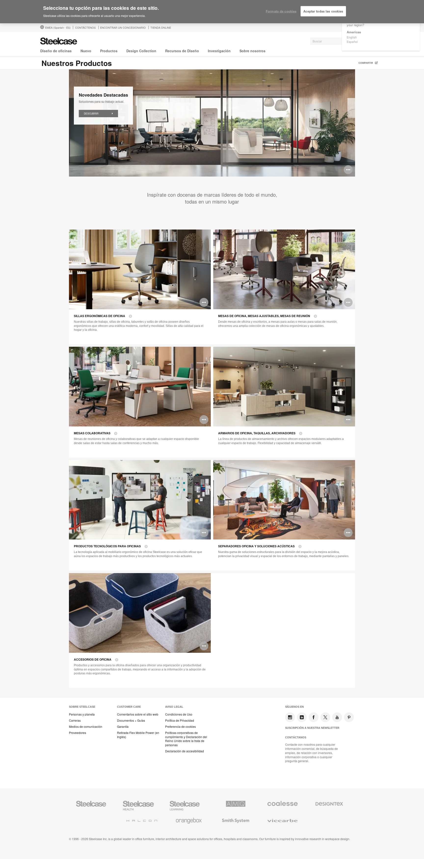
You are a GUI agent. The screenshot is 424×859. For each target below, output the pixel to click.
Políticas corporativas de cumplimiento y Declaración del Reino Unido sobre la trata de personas (186, 739)
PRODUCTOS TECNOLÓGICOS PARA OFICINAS (107, 546)
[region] (212, 12)
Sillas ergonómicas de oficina (99, 316)
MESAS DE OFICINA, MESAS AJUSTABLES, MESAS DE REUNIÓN (264, 316)
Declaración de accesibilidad (184, 751)
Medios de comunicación (85, 727)
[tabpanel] (212, 123)
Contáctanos (295, 737)
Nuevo (85, 50)
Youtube (337, 717)
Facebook (313, 717)
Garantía (123, 727)
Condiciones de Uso (178, 714)
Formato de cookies (281, 11)
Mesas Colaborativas (92, 433)
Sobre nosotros (252, 50)
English (352, 37)
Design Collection (141, 50)
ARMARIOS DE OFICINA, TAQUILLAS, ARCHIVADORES (256, 433)
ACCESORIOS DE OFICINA (92, 659)
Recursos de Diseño (182, 50)
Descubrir (91, 113)
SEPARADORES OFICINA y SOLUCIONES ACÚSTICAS (256, 546)
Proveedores (77, 733)
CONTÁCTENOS (85, 27)
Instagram (290, 717)
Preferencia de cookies (180, 727)
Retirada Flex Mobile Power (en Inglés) (138, 735)
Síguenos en (294, 706)
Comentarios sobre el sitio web (137, 714)
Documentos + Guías (131, 720)
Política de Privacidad (179, 720)
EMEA (58, 27)
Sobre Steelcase (82, 706)
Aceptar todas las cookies (323, 11)
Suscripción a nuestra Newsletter (312, 727)
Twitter (325, 717)
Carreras (75, 720)
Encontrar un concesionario (123, 27)
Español (352, 41)
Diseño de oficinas (56, 50)
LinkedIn (302, 717)
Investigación (219, 50)
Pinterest (349, 717)
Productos (109, 50)
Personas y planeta (82, 714)
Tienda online (160, 27)
